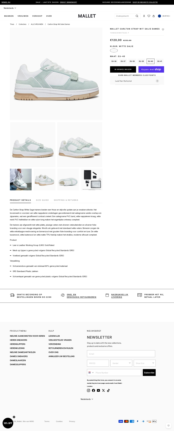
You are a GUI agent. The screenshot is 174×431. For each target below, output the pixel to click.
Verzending (55, 344)
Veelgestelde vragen (60, 340)
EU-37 (123, 61)
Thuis (12, 24)
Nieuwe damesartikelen (22, 352)
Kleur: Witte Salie (121, 46)
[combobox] (128, 16)
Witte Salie (114, 50)
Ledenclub (54, 336)
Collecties (22, 24)
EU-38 (132, 61)
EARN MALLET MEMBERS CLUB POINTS (137, 75)
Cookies (59, 421)
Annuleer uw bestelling (62, 356)
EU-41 (159, 61)
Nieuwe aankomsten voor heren (27, 336)
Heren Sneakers (18, 340)
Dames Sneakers (19, 356)
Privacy (72, 421)
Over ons (53, 352)
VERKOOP (37, 16)
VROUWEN (23, 16)
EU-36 (114, 61)
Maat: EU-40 (117, 56)
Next (99, 179)
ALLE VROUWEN (37, 24)
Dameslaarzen (18, 360)
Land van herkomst (123, 81)
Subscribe (149, 372)
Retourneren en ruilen (61, 348)
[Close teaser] (14, 417)
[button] (163, 29)
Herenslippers (17, 344)
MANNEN (9, 16)
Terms (46, 421)
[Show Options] (130, 363)
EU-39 (141, 61)
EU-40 (150, 61)
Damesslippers (18, 364)
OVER (49, 16)
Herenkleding (17, 348)
